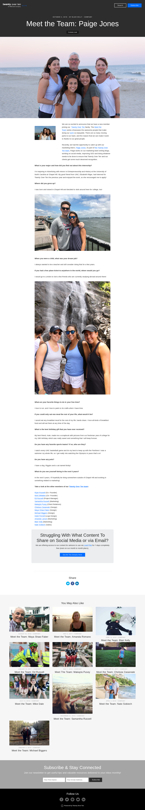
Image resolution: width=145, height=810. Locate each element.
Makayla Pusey (41, 504)
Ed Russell (39, 498)
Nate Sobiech (40, 525)
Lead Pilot (88, 545)
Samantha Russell (42, 501)
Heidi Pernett (40, 516)
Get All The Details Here (72, 555)
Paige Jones (81, 148)
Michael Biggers (41, 513)
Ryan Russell (40, 493)
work (72, 133)
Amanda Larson (41, 519)
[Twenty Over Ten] (12, 5)
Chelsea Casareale (42, 507)
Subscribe (135, 5)
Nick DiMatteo (40, 496)
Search (120, 5)
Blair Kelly (39, 522)
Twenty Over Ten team (78, 487)
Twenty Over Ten (78, 127)
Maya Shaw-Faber (42, 510)
